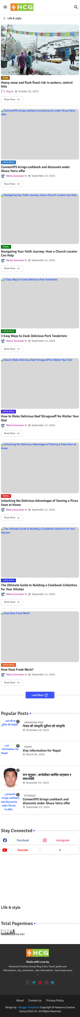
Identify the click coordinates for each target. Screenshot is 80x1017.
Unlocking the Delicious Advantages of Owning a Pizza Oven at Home (39, 503)
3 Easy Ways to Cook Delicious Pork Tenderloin (34, 336)
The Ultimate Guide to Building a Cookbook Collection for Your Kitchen (39, 587)
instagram (63, 840)
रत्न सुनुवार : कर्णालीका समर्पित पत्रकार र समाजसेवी (47, 777)
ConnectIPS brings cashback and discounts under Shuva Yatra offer (35, 169)
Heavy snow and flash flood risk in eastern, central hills (37, 85)
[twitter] (33, 982)
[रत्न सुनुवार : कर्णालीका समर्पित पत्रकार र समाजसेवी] (10, 777)
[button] (76, 7)
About (20, 1000)
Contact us (35, 1000)
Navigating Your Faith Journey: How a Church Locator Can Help (39, 253)
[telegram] (52, 982)
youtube (22, 850)
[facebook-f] (27, 982)
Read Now (9, 99)
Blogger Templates (29, 1007)
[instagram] (46, 982)
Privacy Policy (55, 1000)
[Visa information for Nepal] (10, 753)
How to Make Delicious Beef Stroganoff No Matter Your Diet (40, 418)
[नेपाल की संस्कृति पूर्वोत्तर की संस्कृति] (10, 729)
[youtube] (40, 982)
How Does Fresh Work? (17, 670)
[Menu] (5, 7)
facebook (23, 840)
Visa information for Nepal (42, 751)
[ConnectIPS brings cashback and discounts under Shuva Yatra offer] (10, 802)
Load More (38, 695)
